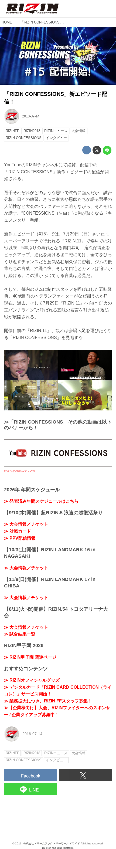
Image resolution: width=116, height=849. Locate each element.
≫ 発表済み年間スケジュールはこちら (41, 501)
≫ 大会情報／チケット (26, 524)
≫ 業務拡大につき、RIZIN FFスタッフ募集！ (48, 701)
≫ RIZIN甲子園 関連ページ (30, 657)
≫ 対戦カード (17, 531)
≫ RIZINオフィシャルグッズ (32, 680)
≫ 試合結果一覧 (19, 634)
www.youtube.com (19, 470)
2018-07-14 (30, 116)
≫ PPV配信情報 (20, 538)
